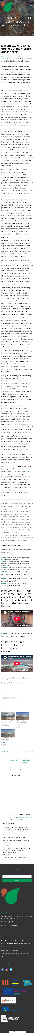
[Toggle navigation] (29, 7)
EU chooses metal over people (11, 858)
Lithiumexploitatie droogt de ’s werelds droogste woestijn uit (22, 722)
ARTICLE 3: (4, 567)
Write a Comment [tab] (23, 769)
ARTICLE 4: (4, 572)
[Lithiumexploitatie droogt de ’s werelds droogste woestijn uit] (22, 716)
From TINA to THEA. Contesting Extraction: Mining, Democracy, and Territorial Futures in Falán (15, 829)
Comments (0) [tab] (12, 769)
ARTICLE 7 (4, 633)
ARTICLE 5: (4, 578)
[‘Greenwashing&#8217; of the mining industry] (8, 716)
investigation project (7, 58)
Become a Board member (10, 837)
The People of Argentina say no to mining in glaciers (15, 841)
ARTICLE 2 (4, 561)
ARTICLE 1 (4, 557)
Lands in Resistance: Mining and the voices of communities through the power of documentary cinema (16, 850)
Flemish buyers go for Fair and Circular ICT (26, 760)
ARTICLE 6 (4, 583)
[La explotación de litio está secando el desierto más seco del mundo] (8, 733)
